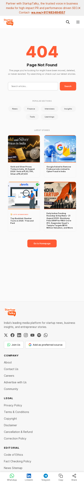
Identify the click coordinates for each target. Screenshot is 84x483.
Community (11, 389)
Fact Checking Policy (17, 461)
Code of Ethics (13, 454)
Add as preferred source (48, 344)
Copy (60, 480)
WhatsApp (12, 480)
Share (74, 480)
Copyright (10, 418)
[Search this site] (67, 22)
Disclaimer (10, 425)
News (15, 109)
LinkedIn (29, 480)
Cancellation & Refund (18, 431)
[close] (79, 8)
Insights (68, 109)
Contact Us (11, 369)
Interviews (50, 109)
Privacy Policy (13, 405)
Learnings (49, 117)
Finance (31, 109)
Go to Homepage (42, 243)
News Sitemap (13, 468)
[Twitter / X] (6, 335)
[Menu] (78, 22)
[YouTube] (32, 335)
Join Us (16, 344)
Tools (32, 117)
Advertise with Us (15, 382)
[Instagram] (26, 335)
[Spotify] (39, 335)
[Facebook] (12, 335)
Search (67, 86)
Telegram (45, 480)
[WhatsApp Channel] (46, 335)
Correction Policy (15, 438)
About (8, 362)
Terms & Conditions (16, 412)
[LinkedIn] (19, 335)
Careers (9, 375)
